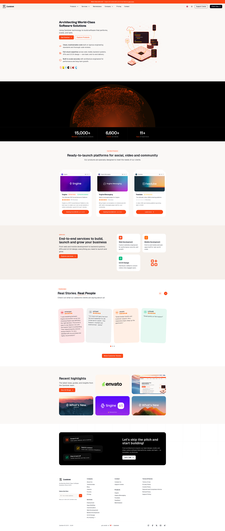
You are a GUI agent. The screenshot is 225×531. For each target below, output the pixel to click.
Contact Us (118, 482)
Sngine (64, 194)
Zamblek (10, 6)
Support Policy (146, 494)
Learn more (144, 1)
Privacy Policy (146, 484)
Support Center (201, 6)
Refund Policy (146, 492)
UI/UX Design (91, 515)
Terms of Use (146, 482)
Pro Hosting (90, 517)
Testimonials (91, 484)
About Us (89, 482)
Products (73, 6)
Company (108, 6)
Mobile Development (93, 512)
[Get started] (80, 495)
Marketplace (97, 6)
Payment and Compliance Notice (152, 489)
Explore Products (83, 37)
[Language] (187, 6)
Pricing (118, 6)
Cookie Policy (146, 487)
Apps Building (91, 505)
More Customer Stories (112, 356)
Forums (89, 492)
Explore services (67, 256)
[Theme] (192, 6)
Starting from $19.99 (75, 212)
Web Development (92, 510)
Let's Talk (127, 457)
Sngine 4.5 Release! (83, 1)
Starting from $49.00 (112, 212)
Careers (89, 489)
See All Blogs (66, 390)
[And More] (154, 263)
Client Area (215, 6)
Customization (91, 507)
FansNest (117, 500)
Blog (88, 487)
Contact (126, 6)
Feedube (139, 194)
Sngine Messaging (106, 194)
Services (84, 6)
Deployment (90, 503)
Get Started (65, 37)
